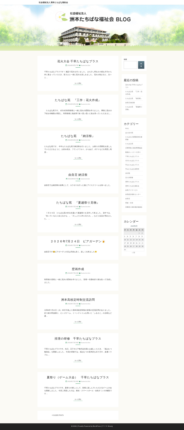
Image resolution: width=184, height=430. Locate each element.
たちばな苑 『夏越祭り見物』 (78, 202)
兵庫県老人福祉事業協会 (133, 148)
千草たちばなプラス (132, 156)
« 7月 (133, 252)
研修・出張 (129, 203)
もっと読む (79, 83)
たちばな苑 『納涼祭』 (78, 136)
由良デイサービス (131, 190)
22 (139, 243)
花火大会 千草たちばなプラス (78, 61)
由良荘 (127, 199)
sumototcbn (85, 65)
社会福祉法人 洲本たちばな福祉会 (53, 2)
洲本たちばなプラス (132, 182)
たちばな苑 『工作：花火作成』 (78, 100)
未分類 (127, 173)
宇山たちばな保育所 (132, 169)
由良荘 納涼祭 (78, 174)
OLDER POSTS (58, 415)
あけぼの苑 (129, 133)
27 (133, 246)
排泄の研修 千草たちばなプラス (78, 338)
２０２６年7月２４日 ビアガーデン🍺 (78, 241)
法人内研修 (129, 177)
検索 (125, 59)
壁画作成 (78, 269)
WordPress (97, 426)
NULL (127, 128)
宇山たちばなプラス (132, 165)
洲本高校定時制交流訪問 (78, 299)
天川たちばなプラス (132, 161)
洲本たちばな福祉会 (132, 186)
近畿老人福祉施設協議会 (133, 207)
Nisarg (110, 426)
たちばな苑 (129, 144)
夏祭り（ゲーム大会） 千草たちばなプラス (78, 377)
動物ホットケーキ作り (133, 152)
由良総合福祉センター (133, 194)
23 (142, 243)
